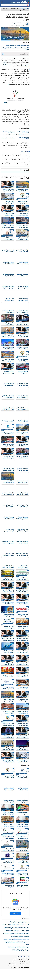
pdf (16, 134)
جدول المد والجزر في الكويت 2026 (20, 950)
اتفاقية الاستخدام (12, 965)
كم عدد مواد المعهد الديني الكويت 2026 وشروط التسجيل (17, 943)
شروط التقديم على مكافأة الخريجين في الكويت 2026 (16, 933)
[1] (8, 84)
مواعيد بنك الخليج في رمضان (8, 137)
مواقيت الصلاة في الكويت (23, 959)
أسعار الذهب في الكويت (24, 963)
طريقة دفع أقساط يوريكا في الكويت (20, 936)
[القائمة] (1, 1)
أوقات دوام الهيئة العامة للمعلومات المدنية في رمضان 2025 (15, 48)
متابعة (15, 913)
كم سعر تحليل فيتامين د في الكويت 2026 (19, 922)
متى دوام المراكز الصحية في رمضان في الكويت (17, 45)
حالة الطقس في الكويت (24, 961)
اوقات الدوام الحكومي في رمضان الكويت (23, 131)
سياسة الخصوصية (12, 963)
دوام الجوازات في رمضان (8, 134)
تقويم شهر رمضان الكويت (23, 134)
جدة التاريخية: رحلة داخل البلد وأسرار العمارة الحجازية (16, 939)
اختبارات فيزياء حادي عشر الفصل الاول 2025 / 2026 (17, 930)
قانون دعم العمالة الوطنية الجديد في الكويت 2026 (16, 928)
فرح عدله (14, 23)
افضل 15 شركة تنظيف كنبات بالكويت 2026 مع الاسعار (16, 925)
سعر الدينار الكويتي (25, 965)
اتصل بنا (14, 961)
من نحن (14, 959)
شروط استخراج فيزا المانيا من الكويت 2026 (18, 947)
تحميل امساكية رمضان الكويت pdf (24, 138)
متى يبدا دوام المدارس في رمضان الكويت (8, 131)
